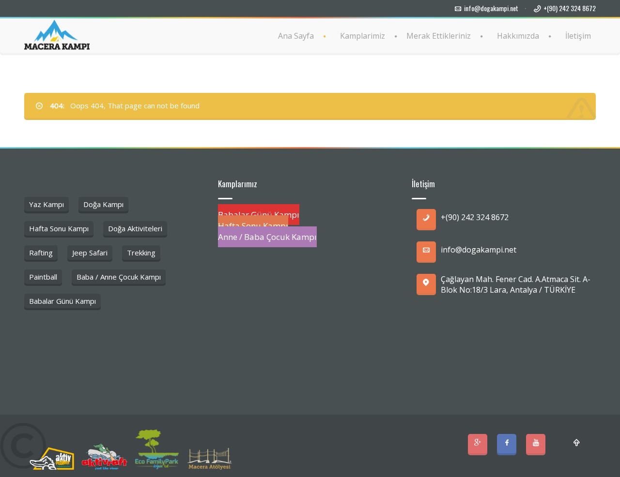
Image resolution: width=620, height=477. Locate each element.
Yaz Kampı (46, 204)
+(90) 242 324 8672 (569, 8)
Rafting (41, 252)
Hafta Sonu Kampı (59, 228)
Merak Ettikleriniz (438, 35)
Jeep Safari (90, 252)
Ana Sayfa (296, 35)
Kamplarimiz (362, 35)
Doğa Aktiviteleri (135, 228)
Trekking (141, 252)
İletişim (578, 35)
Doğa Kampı (103, 204)
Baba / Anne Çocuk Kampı (119, 277)
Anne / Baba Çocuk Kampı (267, 236)
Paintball (43, 277)
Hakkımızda (518, 35)
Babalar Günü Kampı (62, 301)
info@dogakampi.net (491, 8)
